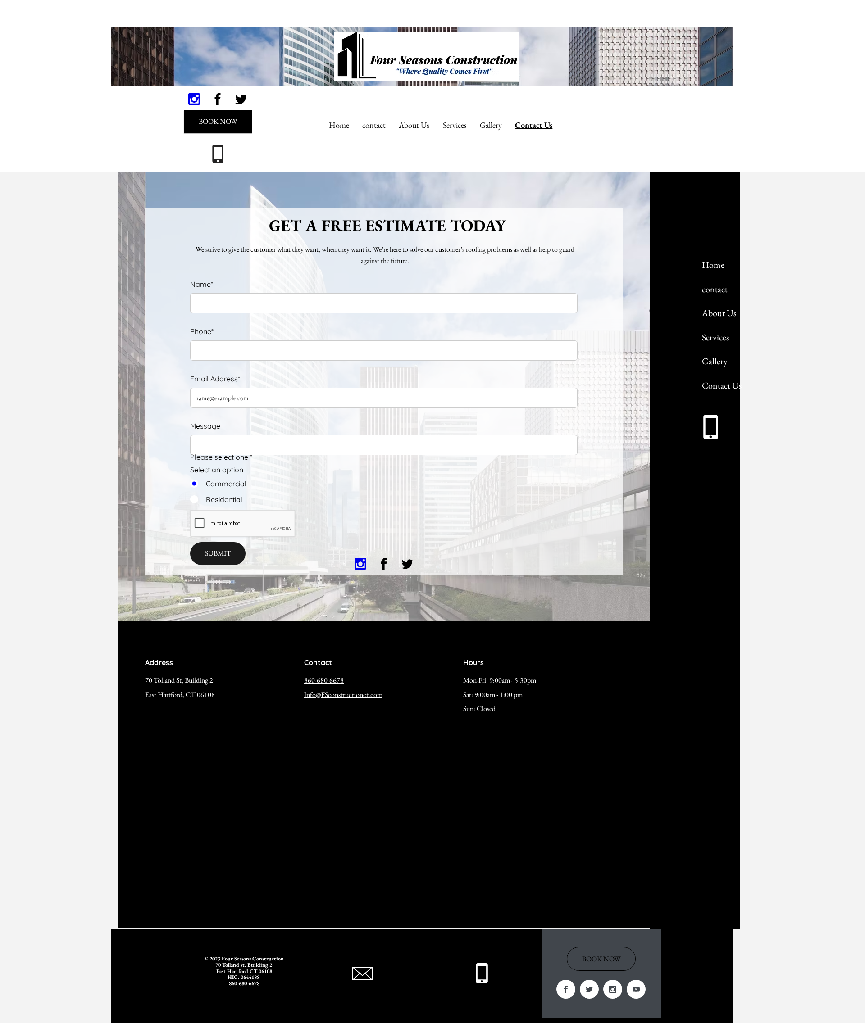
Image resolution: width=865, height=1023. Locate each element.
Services (715, 337)
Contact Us (722, 385)
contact (715, 289)
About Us (719, 313)
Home (713, 265)
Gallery (715, 361)
